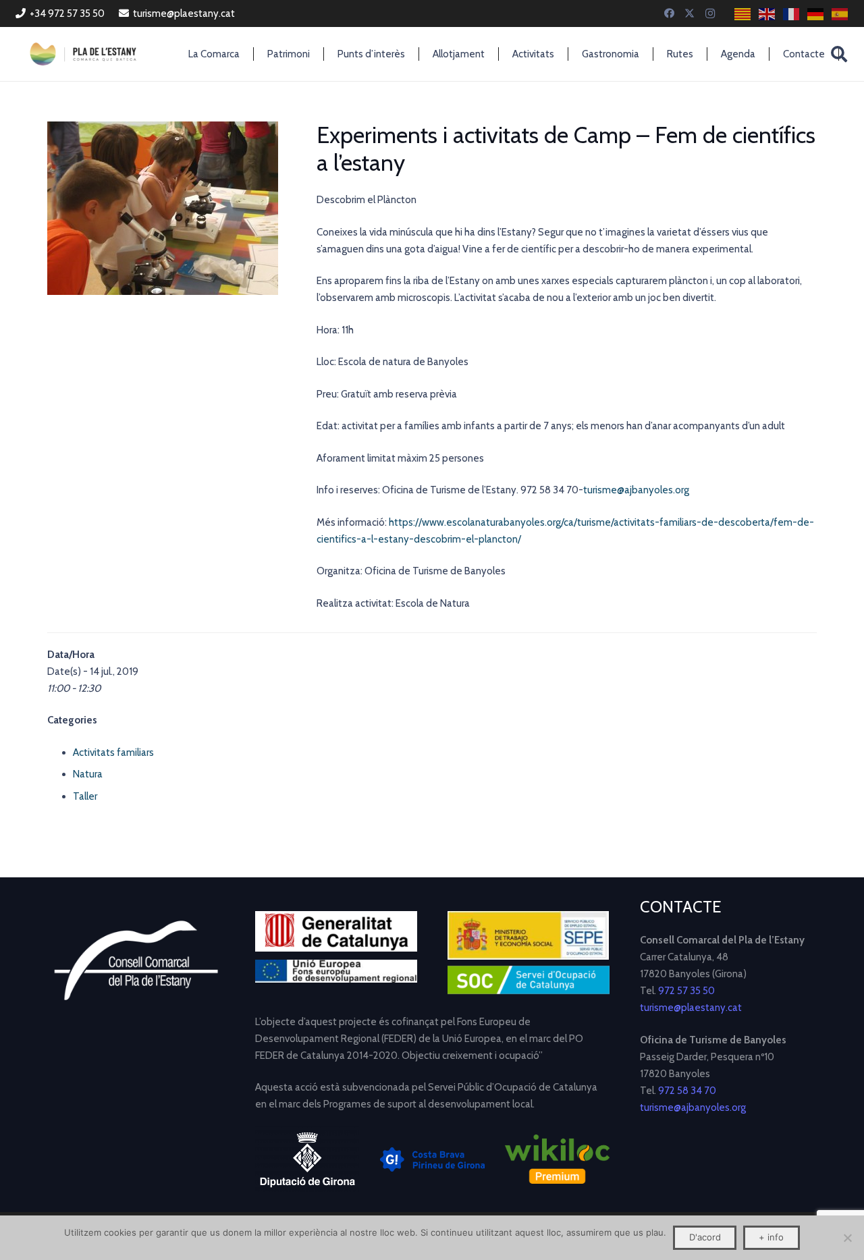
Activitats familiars (113, 752)
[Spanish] (840, 14)
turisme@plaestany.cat (691, 1008)
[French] (792, 14)
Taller (85, 796)
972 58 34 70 (687, 1091)
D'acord (705, 1237)
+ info (771, 1237)
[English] (767, 14)
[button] (839, 54)
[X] (690, 13)
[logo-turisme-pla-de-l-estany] (83, 54)
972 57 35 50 (686, 991)
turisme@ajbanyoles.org (636, 490)
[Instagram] (710, 13)
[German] (816, 14)
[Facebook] (669, 13)
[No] (847, 1237)
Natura (88, 774)
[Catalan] (743, 14)
